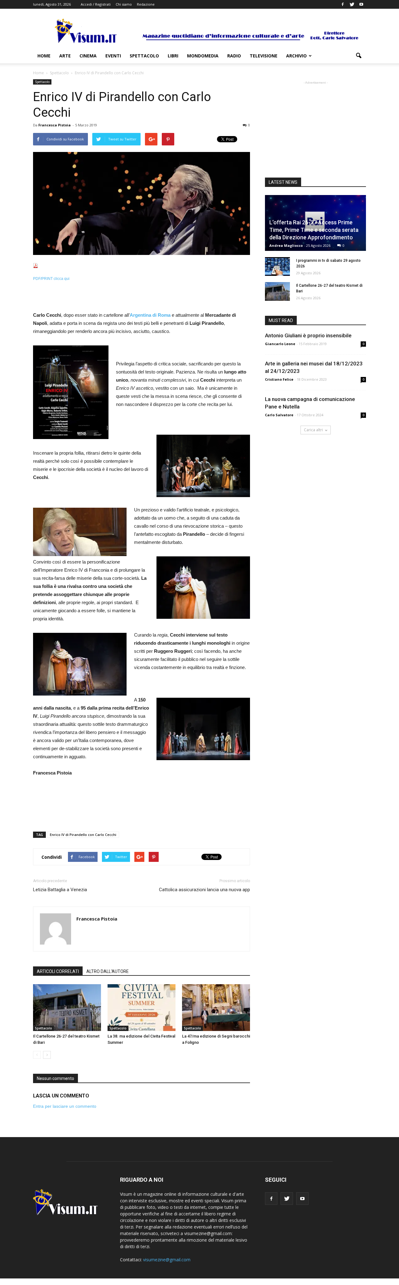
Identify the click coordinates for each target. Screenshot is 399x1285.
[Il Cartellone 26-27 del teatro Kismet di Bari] (67, 1007)
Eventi (113, 56)
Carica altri (313, 429)
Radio (234, 56)
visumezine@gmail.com (166, 1260)
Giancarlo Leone (280, 343)
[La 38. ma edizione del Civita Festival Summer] (141, 1007)
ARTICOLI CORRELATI (58, 971)
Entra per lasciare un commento (64, 1106)
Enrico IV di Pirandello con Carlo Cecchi (83, 834)
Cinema (88, 56)
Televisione (263, 56)
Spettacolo (144, 56)
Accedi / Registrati (96, 4)
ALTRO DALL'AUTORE (107, 971)
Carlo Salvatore (279, 415)
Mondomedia (203, 56)
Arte (65, 56)
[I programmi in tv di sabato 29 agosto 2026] (277, 266)
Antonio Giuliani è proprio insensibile (308, 335)
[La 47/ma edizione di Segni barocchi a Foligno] (216, 1007)
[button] (358, 55)
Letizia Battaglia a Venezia (60, 889)
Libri (173, 56)
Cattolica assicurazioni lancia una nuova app (204, 889)
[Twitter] (352, 4)
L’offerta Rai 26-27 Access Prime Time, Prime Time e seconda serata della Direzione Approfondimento (313, 230)
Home (43, 56)
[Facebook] (342, 4)
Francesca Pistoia (54, 125)
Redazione (146, 4)
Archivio (296, 56)
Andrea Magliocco (286, 245)
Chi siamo (124, 4)
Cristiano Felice (279, 379)
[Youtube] (361, 4)
